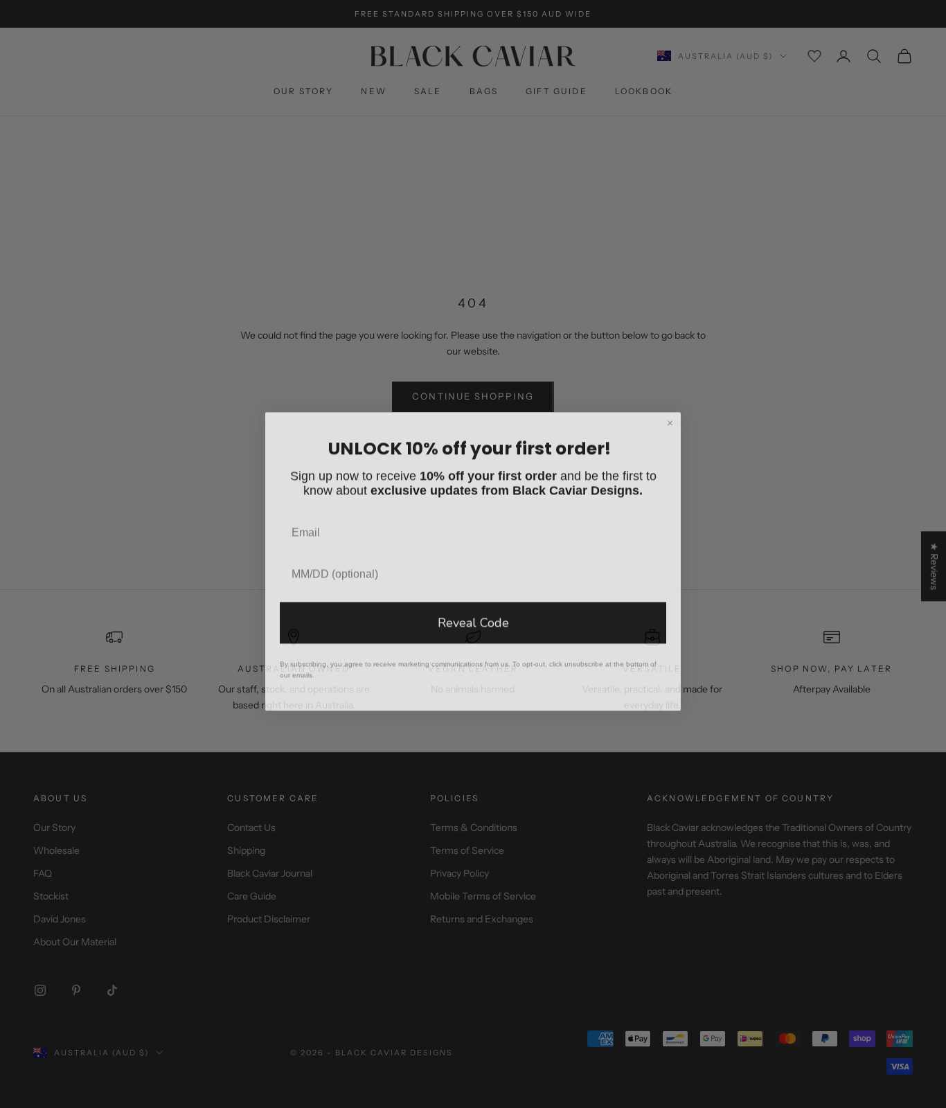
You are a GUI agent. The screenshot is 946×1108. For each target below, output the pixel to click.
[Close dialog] (670, 416)
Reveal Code (473, 615)
